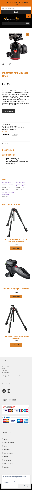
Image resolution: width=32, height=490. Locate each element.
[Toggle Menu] (27, 23)
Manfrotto (5, 129)
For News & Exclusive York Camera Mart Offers (16, 3)
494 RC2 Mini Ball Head (11, 127)
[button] (27, 34)
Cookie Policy (6, 482)
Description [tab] (5, 144)
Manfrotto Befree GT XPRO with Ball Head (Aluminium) (7, 184)
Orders (6, 457)
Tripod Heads (12, 129)
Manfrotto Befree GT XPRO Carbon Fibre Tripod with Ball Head (21, 184)
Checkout (7, 450)
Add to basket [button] (16, 248)
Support (6, 467)
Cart (5, 446)
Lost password (8, 453)
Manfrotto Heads (12, 126)
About (6, 439)
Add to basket (8, 111)
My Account (7, 460)
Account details (9, 443)
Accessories (21, 127)
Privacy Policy (8, 464)
